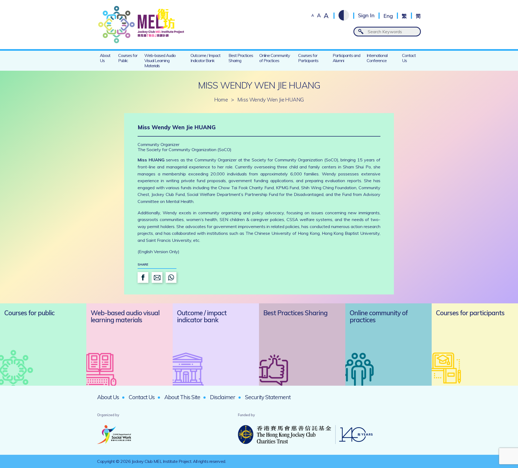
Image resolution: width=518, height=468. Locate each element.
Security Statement (268, 397)
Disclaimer (222, 397)
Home (221, 99)
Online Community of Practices (274, 58)
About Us (105, 58)
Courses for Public (127, 58)
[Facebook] (143, 277)
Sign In (366, 15)
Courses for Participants (308, 58)
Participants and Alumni (346, 58)
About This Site (182, 397)
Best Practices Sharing (241, 58)
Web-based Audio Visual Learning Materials (160, 60)
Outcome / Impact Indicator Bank (205, 58)
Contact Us (409, 58)
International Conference (377, 58)
